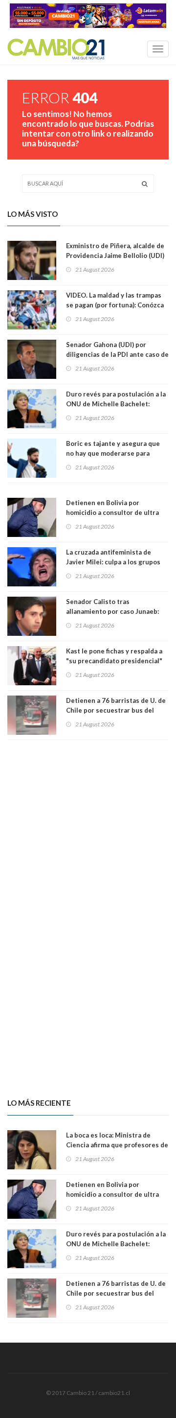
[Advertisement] (88, 827)
